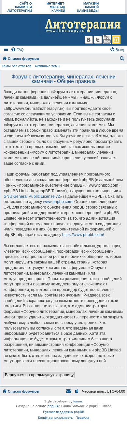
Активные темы (47, 66)
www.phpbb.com (57, 201)
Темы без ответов (16, 66)
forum (77, 401)
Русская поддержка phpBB (63, 412)
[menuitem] (17, 50)
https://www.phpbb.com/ (83, 234)
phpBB (53, 406)
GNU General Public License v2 (32, 196)
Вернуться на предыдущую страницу (39, 375)
